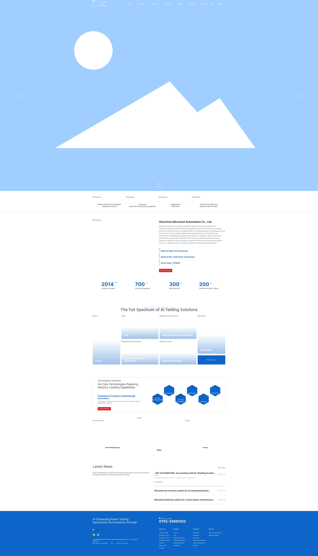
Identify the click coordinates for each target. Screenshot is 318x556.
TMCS (112, 448)
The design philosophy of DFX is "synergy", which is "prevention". (174, 478)
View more (221, 467)
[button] (300, 95)
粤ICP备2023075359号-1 (100, 543)
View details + (158, 482)
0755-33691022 (172, 521)
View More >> (211, 360)
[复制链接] (98, 535)
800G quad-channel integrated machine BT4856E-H (205, 448)
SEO (112, 543)
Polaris (159, 450)
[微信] (94, 535)
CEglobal (125, 543)
